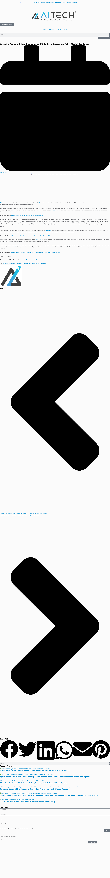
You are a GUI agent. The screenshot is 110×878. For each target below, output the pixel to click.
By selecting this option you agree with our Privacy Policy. (17, 828)
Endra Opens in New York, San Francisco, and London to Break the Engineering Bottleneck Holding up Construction (49, 795)
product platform (42, 263)
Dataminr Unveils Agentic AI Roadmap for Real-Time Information (27, 215)
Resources (51, 29)
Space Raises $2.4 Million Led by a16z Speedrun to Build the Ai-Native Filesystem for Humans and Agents (45, 777)
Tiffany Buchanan (42, 202)
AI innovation (13, 247)
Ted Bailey (48, 230)
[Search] (109, 35)
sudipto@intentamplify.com (32, 260)
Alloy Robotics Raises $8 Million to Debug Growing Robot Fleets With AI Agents (33, 783)
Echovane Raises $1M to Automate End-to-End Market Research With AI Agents (34, 789)
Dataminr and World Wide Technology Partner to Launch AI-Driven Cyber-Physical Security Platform (35, 252)
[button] (9, 749)
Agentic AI (38, 239)
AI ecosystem (52, 245)
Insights (59, 29)
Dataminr (2, 202)
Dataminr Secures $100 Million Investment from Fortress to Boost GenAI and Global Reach (33, 235)
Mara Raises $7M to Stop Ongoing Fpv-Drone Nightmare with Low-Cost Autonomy (35, 770)
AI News (44, 29)
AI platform (53, 210)
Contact (66, 29)
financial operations (32, 263)
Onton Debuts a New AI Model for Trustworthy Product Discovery (27, 802)
